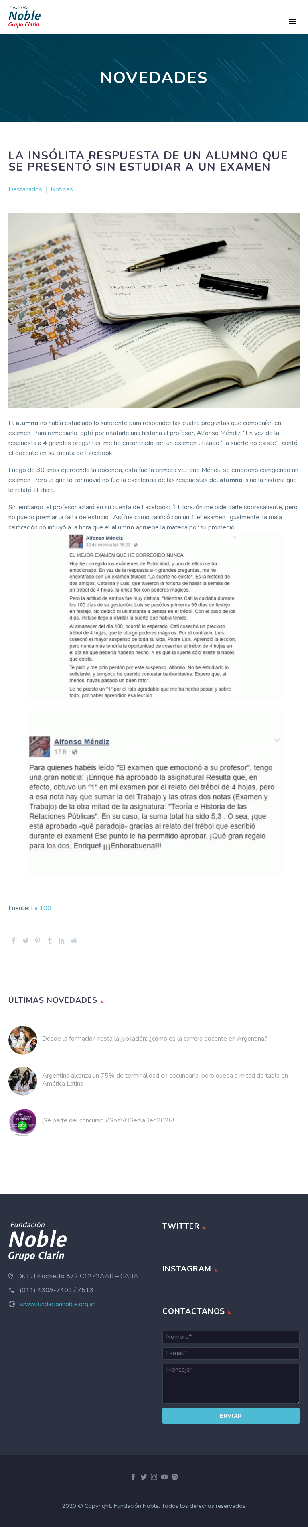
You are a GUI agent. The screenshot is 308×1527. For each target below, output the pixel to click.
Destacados (25, 189)
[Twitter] (25, 940)
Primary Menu (292, 22)
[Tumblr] (50, 940)
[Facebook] (13, 940)
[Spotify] (175, 1477)
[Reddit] (74, 940)
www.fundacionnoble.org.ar (57, 1304)
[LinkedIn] (62, 940)
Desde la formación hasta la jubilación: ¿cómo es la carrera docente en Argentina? (154, 1038)
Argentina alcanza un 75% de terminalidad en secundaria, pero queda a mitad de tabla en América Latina (165, 1079)
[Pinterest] (37, 940)
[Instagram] (154, 1477)
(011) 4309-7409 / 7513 (56, 1290)
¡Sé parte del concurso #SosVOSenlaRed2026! (108, 1120)
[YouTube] (164, 1477)
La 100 (41, 908)
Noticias (62, 189)
